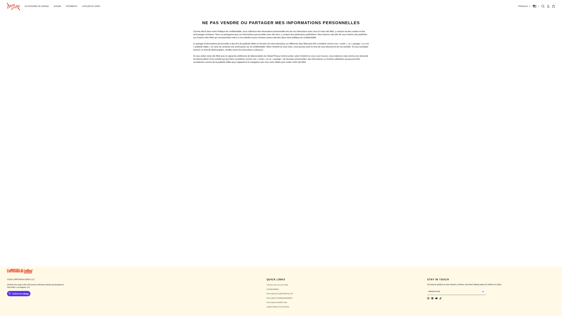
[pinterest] (432, 298)
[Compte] (548, 6)
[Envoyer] (482, 291)
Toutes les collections (277, 285)
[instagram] (428, 298)
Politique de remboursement (280, 298)
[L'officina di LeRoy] (13, 6)
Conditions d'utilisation (278, 307)
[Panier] (553, 6)
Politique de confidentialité (280, 293)
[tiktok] (440, 298)
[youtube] (436, 298)
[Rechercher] (543, 6)
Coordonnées (273, 289)
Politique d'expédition (277, 302)
